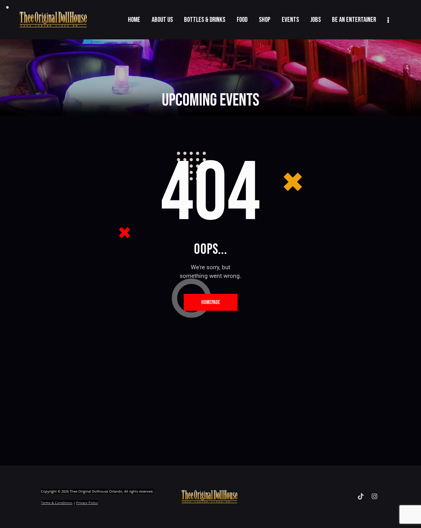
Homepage (210, 302)
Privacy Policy (87, 502)
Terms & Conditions (56, 502)
